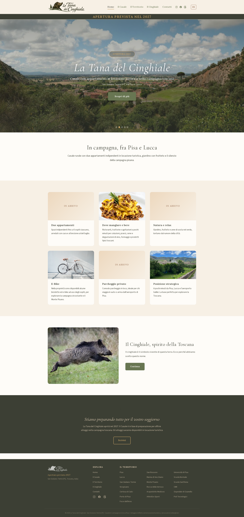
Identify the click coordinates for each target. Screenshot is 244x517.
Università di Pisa (181, 472)
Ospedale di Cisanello (183, 491)
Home (110, 6)
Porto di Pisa (125, 496)
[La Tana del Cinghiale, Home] (66, 7)
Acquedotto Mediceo (156, 491)
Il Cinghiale (153, 6)
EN (193, 7)
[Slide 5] (127, 127)
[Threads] (185, 7)
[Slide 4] (125, 127)
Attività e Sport (153, 496)
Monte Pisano (152, 482)
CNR (175, 487)
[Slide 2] (119, 127)
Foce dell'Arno (126, 501)
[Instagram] (176, 7)
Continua (135, 366)
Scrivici (122, 440)
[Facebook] (180, 7)
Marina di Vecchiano (155, 477)
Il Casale (122, 6)
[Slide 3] (122, 127)
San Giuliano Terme (128, 482)
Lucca (122, 477)
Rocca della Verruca (155, 487)
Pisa (121, 472)
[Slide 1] (116, 127)
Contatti (167, 6)
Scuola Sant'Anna (181, 482)
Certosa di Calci (126, 491)
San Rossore (152, 472)
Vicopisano (124, 487)
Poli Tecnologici (180, 496)
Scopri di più (122, 96)
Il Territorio (136, 6)
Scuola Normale (180, 477)
